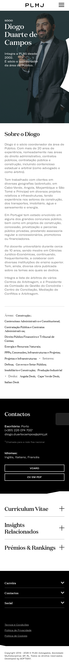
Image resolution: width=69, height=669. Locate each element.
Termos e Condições (17, 624)
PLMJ (34, 2)
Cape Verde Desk (48, 376)
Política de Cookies (16, 635)
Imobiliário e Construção (20, 370)
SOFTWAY (25, 658)
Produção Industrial (50, 370)
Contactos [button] (11, 593)
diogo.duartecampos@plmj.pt (26, 434)
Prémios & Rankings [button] (30, 547)
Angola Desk (27, 376)
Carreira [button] (10, 583)
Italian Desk (12, 382)
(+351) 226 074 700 (18, 430)
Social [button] (9, 603)
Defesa (9, 364)
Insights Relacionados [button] (21, 528)
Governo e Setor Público (31, 364)
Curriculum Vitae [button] (26, 508)
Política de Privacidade (18, 630)
